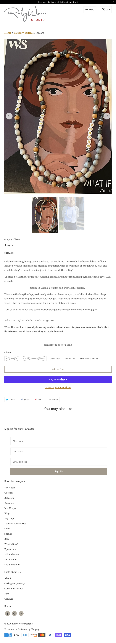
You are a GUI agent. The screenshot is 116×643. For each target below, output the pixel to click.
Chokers (8, 492)
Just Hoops (10, 508)
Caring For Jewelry (14, 583)
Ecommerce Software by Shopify (21, 629)
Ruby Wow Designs (22, 623)
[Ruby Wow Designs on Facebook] (7, 613)
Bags (6, 538)
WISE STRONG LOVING (34, 358)
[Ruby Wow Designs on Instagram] (14, 613)
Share (26, 399)
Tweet (12, 399)
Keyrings (9, 518)
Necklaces (9, 487)
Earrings (9, 503)
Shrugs (8, 533)
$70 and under (12, 564)
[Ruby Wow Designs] (25, 14)
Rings (7, 513)
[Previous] (9, 116)
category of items (12, 239)
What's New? (11, 544)
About (7, 578)
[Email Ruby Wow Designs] (21, 613)
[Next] (106, 116)
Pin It (40, 399)
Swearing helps (89, 358)
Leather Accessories (15, 523)
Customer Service (13, 588)
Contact (8, 598)
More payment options (58, 387)
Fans (6, 593)
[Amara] (58, 116)
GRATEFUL (55, 358)
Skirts (7, 528)
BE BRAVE (70, 358)
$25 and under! (12, 554)
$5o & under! (11, 559)
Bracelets (9, 497)
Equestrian (10, 549)
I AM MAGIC (12, 358)
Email (55, 399)
